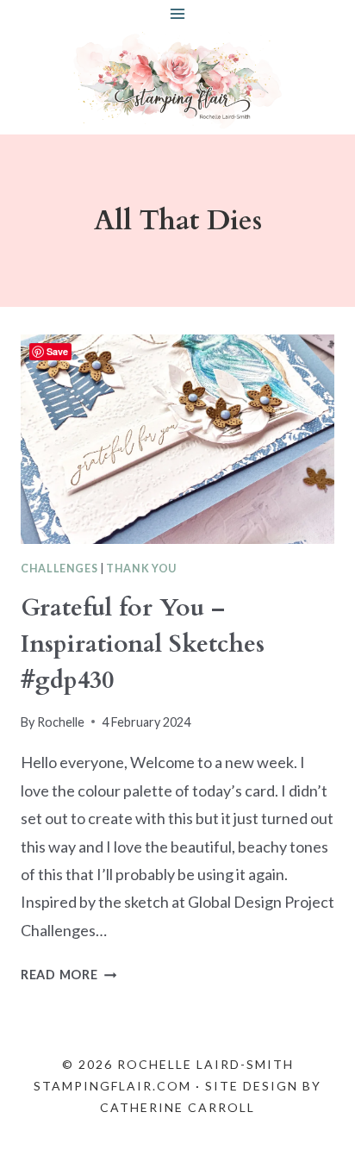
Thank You (141, 568)
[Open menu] (178, 13)
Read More (68, 974)
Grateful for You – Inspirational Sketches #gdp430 (143, 644)
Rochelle (60, 722)
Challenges (59, 568)
